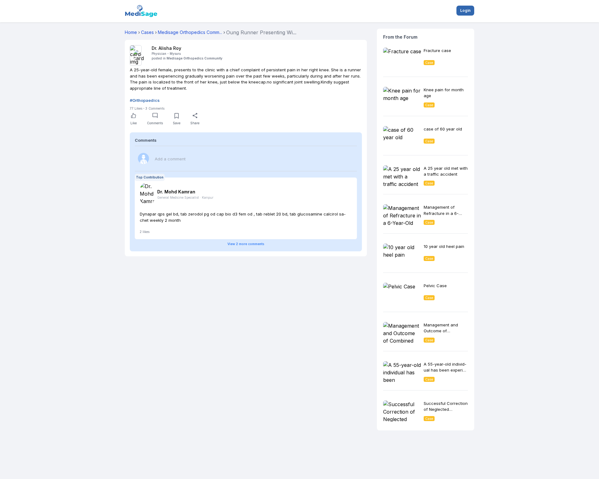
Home (131, 32)
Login (465, 10)
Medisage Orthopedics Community (194, 58)
